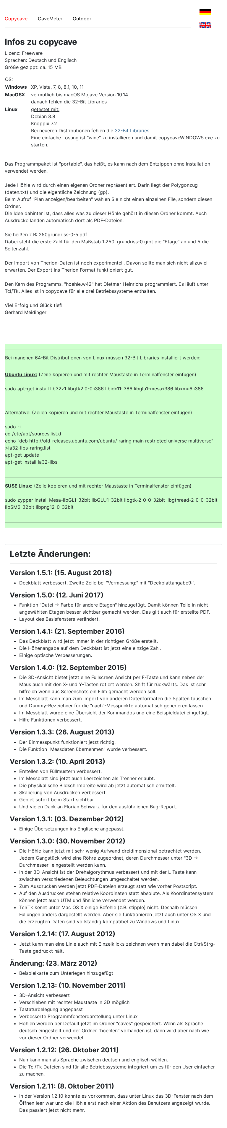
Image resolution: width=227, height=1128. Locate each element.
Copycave (20, 19)
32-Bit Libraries (132, 130)
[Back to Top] (216, 1117)
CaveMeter (54, 19)
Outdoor (82, 19)
